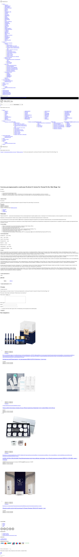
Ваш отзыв (2, 302)
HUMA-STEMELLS (8, 28)
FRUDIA (6, 27)
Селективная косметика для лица (10, 357)
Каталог (4, 120)
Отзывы (6, 86)
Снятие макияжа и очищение (11, 52)
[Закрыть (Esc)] (4, 555)
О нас (3, 85)
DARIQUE (6, 17)
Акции (4, 82)
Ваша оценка (3, 294)
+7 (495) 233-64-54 (3, 538)
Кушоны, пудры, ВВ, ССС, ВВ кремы (13, 56)
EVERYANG (7, 25)
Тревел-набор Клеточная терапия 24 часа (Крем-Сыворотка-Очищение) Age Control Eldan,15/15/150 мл (29, 407)
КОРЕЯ (68, 122)
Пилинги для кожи (10, 54)
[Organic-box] (4, 2)
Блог (3, 526)
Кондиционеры (9, 62)
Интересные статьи (8, 81)
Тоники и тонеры (10, 55)
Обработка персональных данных (10, 87)
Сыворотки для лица (20, 357)
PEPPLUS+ (6, 36)
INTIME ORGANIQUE (8, 29)
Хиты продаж (7, 78)
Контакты (4, 84)
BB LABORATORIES (68, 111)
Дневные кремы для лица (11, 355)
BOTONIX (6, 9)
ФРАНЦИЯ (68, 126)
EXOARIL (6, 24)
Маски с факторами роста (32, 356)
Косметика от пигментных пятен (12, 68)
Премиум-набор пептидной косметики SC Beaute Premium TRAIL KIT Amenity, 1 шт (24, 508)
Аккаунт (4, 88)
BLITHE (6, 112)
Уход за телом (9, 63)
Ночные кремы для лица (55, 356)
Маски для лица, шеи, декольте (12, 45)
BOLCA (6, 10)
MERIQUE (6, 32)
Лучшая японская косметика (18, 505)
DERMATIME (7, 18)
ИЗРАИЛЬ (68, 124)
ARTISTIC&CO (47, 111)
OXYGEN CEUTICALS (8, 35)
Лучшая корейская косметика (55, 355)
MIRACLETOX (7, 33)
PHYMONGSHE (7, 37)
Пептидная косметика (10, 66)
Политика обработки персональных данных (10, 535)
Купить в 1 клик (3, 198)
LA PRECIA (7, 31)
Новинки (6, 77)
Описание (4, 209)
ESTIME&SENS (7, 23)
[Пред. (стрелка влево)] (0, 556)
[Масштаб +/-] (0, 555)
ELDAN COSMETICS (8, 21)
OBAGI (6, 34)
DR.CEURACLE (7, 19)
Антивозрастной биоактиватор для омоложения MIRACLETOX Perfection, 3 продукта (24, 359)
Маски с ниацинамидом (15, 356)
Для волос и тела (7, 58)
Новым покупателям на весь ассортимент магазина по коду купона (13, 97)
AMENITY (6, 111)
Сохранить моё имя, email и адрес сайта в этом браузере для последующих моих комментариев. (19, 308)
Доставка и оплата (6, 83)
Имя (1, 304)
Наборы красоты (9, 44)
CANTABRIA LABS (8, 11)
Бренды (4, 110)
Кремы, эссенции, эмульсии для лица (13, 46)
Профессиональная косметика (11, 65)
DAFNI (6, 16)
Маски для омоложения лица (66, 355)
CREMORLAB (7, 15)
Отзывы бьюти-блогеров (9, 80)
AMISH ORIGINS (27, 111)
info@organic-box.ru (3, 539)
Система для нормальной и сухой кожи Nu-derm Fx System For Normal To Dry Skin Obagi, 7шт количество (19, 202)
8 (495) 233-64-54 (4, 98)
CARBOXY (6, 12)
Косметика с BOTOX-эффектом (12, 67)
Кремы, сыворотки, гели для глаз (12, 49)
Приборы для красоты (8, 57)
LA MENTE (7, 30)
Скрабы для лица (9, 53)
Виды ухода (6, 64)
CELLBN (6, 13)
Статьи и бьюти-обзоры (6, 79)
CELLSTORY (7, 14)
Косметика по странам (68, 121)
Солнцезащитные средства (11, 51)
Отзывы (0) (5, 211)
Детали (4, 210)
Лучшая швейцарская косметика (8, 405)
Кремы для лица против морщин (44, 355)
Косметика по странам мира (21, 355)
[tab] (41, 209)
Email (1, 306)
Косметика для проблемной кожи (12, 69)
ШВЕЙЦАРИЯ (69, 125)
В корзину (2, 204)
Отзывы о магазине (6, 534)
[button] (4, 205)
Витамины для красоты (8, 121)
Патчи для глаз (9, 50)
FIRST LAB (7, 26)
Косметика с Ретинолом (11, 70)
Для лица (6, 43)
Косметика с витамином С (11, 71)
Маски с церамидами (41, 356)
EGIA (6, 20)
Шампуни (8, 61)
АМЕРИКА (68, 123)
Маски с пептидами (24, 356)
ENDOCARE (7, 22)
